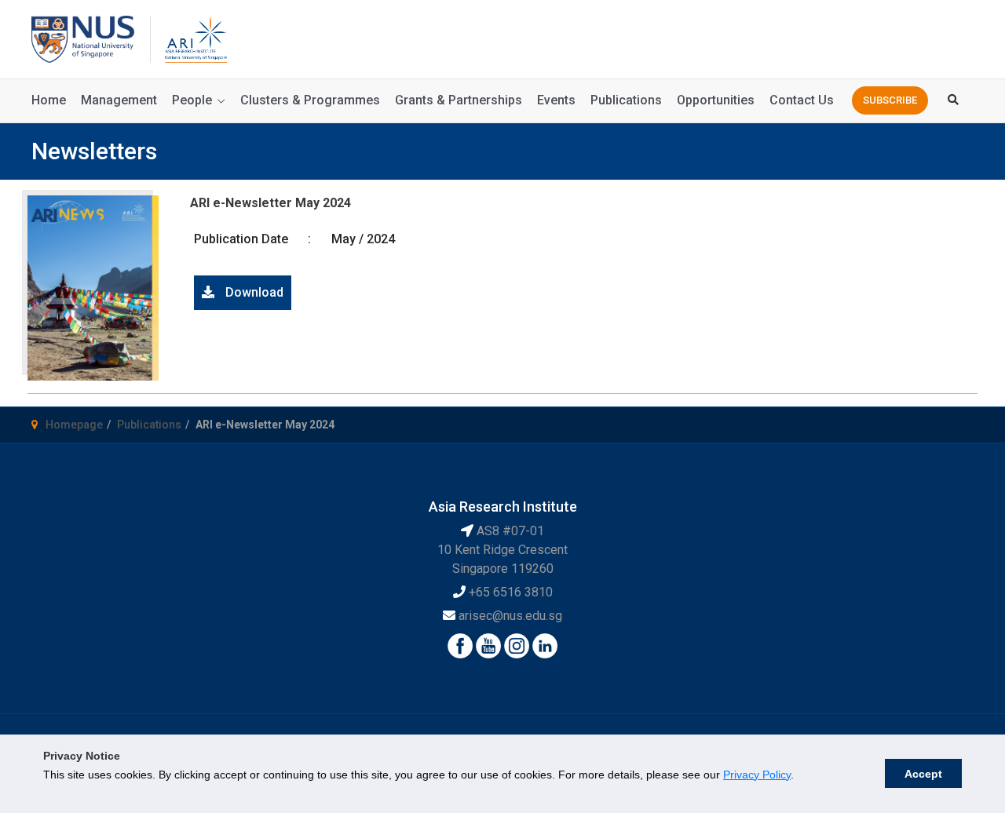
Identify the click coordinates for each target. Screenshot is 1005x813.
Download (252, 292)
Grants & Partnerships (458, 100)
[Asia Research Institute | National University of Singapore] (195, 38)
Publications (626, 100)
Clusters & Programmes (310, 100)
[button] (890, 100)
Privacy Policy (757, 774)
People (192, 100)
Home (48, 100)
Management (119, 100)
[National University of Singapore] (82, 38)
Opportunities (716, 100)
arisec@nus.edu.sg (510, 615)
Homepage (74, 424)
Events (556, 100)
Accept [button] (923, 773)
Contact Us (801, 100)
